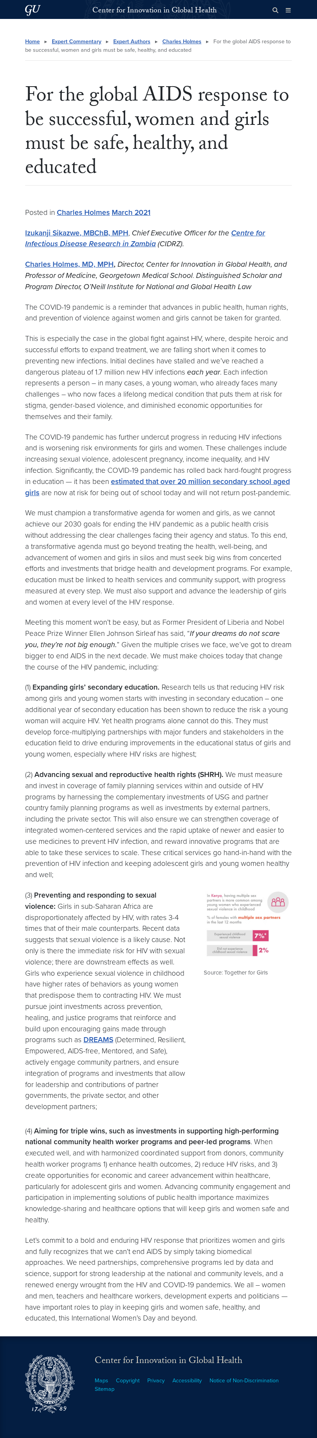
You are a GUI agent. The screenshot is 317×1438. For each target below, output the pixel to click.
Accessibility (187, 1380)
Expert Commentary (76, 41)
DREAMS (98, 1039)
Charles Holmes (181, 41)
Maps (101, 1380)
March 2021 (131, 212)
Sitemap (104, 1389)
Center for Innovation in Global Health (154, 11)
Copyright (128, 1380)
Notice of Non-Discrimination (244, 1380)
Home (32, 41)
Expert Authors (131, 41)
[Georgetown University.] (33, 10)
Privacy (156, 1380)
